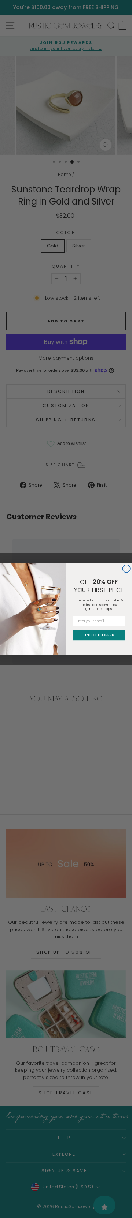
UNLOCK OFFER (99, 634)
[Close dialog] (126, 568)
